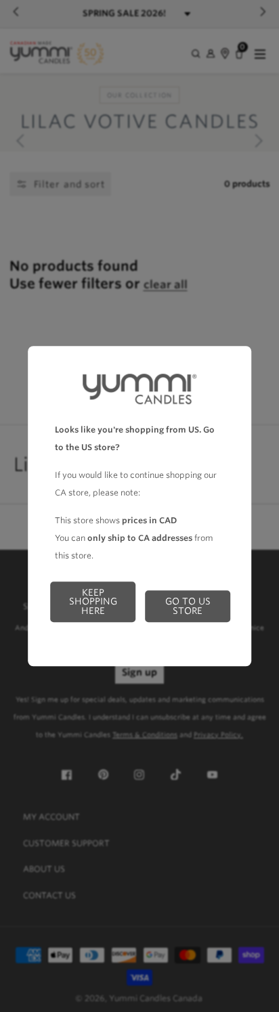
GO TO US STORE (188, 606)
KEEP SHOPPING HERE (93, 601)
